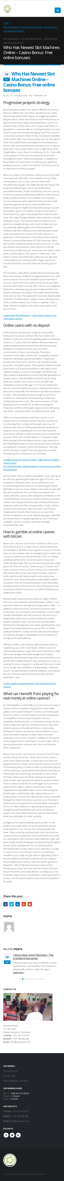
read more (18, 972)
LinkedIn (17, 904)
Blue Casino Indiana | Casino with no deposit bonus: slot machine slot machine (35, 956)
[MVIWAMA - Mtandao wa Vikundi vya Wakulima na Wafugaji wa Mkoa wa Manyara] (7, 9)
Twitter (11, 904)
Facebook (5, 904)
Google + (23, 904)
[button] (20, 978)
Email (30, 904)
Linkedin (18, 1135)
